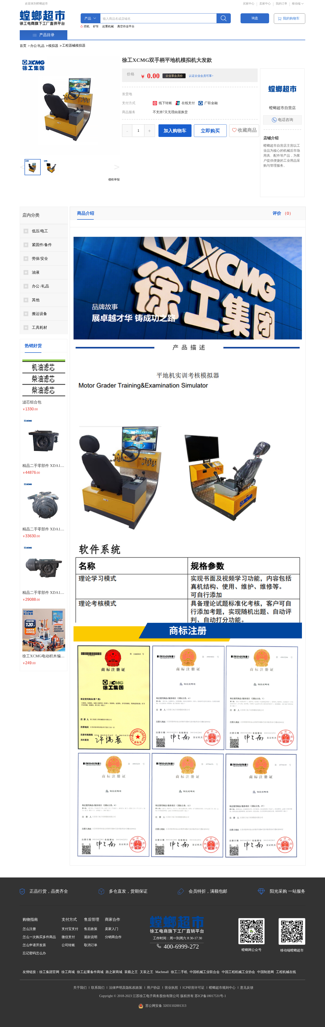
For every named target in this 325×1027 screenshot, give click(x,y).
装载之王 (131, 972)
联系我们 (97, 987)
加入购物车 (175, 130)
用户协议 (153, 987)
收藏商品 (246, 130)
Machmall (162, 972)
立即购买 (210, 130)
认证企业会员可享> (201, 76)
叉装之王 (146, 972)
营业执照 (171, 987)
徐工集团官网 (49, 972)
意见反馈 (246, 987)
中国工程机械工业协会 (238, 972)
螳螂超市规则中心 (222, 987)
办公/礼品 (39, 46)
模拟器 (55, 46)
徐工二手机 (179, 972)
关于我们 (80, 987)
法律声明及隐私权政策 (125, 987)
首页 (23, 46)
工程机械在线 (286, 972)
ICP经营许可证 (193, 987)
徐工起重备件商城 (90, 972)
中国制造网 (265, 972)
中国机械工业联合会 (205, 972)
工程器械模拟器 (73, 45)
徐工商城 (68, 972)
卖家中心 (265, 3)
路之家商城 (114, 972)
